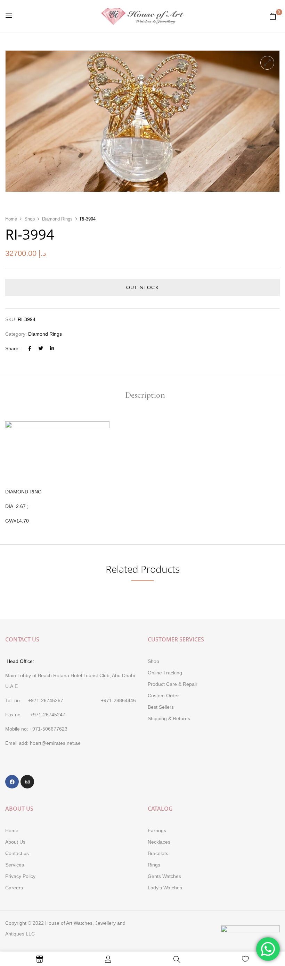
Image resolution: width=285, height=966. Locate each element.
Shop (29, 219)
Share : (13, 348)
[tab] (145, 395)
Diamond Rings (57, 219)
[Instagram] (27, 781)
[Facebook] (29, 348)
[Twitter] (40, 348)
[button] (272, 16)
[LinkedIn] (52, 348)
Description (145, 395)
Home (11, 219)
